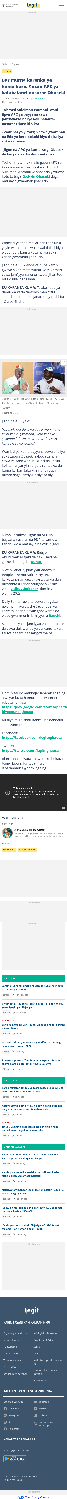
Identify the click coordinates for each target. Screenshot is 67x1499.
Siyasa (15, 64)
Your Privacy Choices (37, 1497)
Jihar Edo (9, 849)
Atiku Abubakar (24, 588)
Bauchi (54, 615)
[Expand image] (63, 363)
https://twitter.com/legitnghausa (30, 750)
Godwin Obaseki (36, 176)
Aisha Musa (40, 98)
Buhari (36, 561)
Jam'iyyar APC (27, 849)
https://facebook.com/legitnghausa (32, 737)
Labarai (6, 1012)
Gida (4, 64)
